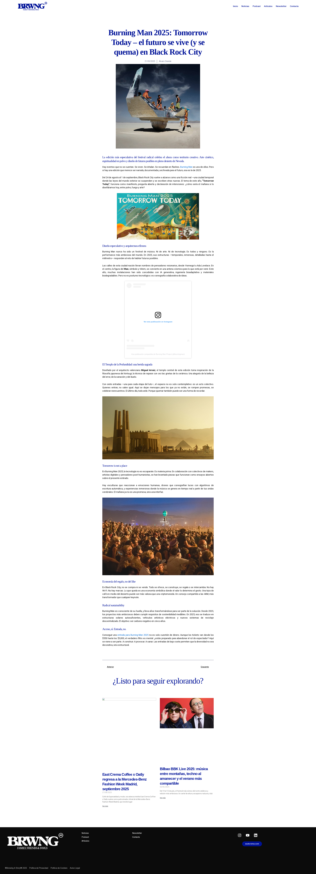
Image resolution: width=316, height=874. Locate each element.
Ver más (105, 806)
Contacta (294, 6)
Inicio (235, 6)
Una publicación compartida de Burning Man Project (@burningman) (158, 354)
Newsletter (281, 6)
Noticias (245, 6)
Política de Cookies (59, 868)
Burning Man (186, 167)
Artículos (268, 6)
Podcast (257, 6)
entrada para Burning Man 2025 (132, 635)
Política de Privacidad (38, 868)
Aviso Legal (75, 868)
